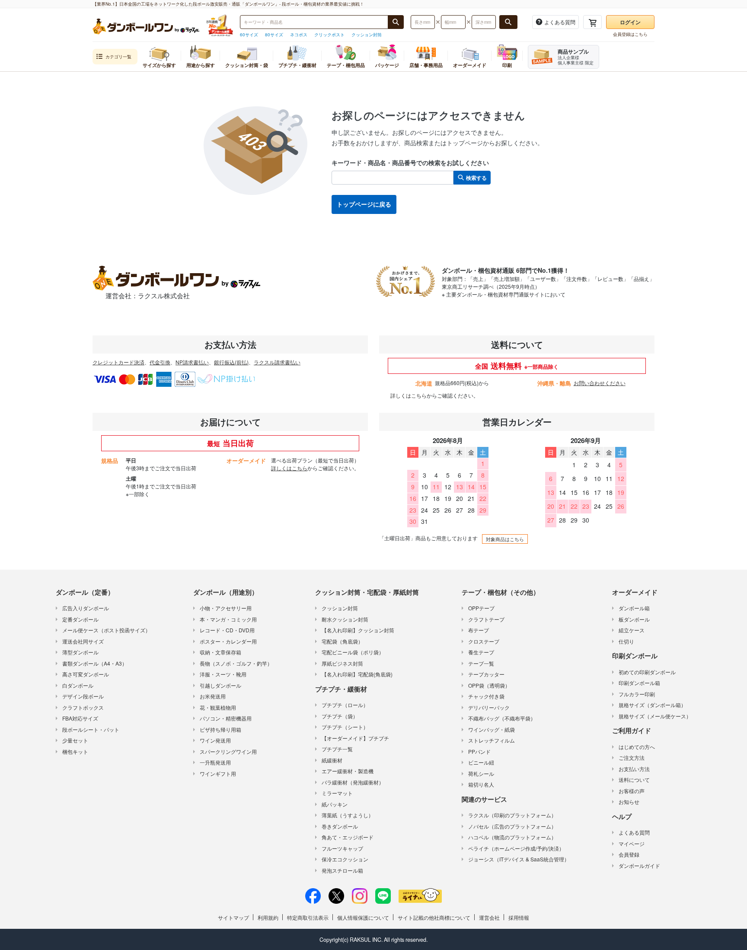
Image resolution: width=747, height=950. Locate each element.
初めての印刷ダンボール (647, 672)
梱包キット (75, 751)
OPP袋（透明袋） (489, 685)
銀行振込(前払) (231, 362)
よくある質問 (634, 832)
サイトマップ (233, 917)
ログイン (630, 22)
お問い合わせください (600, 382)
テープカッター (486, 674)
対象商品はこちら (505, 539)
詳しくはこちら (408, 395)
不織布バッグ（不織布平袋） (502, 718)
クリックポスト (329, 35)
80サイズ (274, 35)
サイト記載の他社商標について (434, 917)
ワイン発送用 (215, 740)
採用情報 (518, 917)
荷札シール (481, 773)
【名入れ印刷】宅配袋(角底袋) (357, 674)
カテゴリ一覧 (118, 57)
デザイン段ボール (83, 696)
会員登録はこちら (630, 34)
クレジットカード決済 (118, 362)
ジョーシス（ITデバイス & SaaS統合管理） (518, 859)
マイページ (632, 843)
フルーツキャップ (342, 848)
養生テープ (481, 652)
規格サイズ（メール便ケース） (655, 716)
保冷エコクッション (345, 859)
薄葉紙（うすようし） (348, 815)
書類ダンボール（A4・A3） (94, 663)
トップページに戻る (364, 204)
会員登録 (629, 854)
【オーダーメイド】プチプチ (355, 738)
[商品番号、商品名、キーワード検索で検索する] (396, 22)
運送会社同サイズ (83, 641)
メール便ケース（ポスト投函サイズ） (106, 630)
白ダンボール (77, 685)
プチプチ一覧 (337, 748)
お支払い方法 (634, 768)
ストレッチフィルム (491, 740)
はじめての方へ (637, 746)
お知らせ (629, 801)
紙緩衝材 (332, 760)
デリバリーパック (489, 707)
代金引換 (160, 362)
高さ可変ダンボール (85, 674)
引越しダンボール (220, 685)
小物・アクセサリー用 (226, 608)
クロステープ (483, 641)
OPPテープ (481, 608)
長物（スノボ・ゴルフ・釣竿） (236, 663)
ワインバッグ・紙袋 (491, 729)
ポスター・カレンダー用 (228, 641)
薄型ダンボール (80, 652)
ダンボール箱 (634, 608)
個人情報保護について (363, 917)
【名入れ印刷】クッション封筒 (358, 630)
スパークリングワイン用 (228, 751)
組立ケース (632, 630)
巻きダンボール (340, 826)
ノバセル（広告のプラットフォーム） (512, 826)
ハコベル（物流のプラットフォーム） (512, 837)
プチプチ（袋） (340, 716)
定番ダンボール (80, 619)
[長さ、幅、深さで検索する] (508, 22)
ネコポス (298, 35)
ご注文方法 (632, 757)
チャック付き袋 (486, 696)
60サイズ (249, 35)
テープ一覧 (481, 663)
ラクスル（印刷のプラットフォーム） (512, 815)
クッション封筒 (366, 35)
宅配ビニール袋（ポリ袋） (353, 652)
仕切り (626, 641)
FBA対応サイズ (80, 718)
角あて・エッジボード (348, 837)
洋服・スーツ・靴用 (223, 674)
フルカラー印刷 (637, 694)
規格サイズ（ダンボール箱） (652, 704)
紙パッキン (335, 804)
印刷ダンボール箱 (639, 682)
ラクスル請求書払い (277, 362)
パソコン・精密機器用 (226, 718)
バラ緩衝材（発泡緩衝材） (353, 782)
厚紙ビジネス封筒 (342, 663)
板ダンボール (634, 619)
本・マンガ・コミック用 (228, 619)
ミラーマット (337, 793)
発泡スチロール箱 (342, 870)
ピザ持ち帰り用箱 (220, 729)
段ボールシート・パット (90, 729)
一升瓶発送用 (215, 762)
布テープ (478, 630)
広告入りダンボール (85, 608)
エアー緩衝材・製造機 (348, 771)
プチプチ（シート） (345, 726)
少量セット (75, 740)
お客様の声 (632, 790)
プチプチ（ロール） (345, 704)
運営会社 (489, 917)
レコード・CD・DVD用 (227, 630)
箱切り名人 (481, 784)
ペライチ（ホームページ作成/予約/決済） (516, 848)
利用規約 (268, 917)
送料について (634, 779)
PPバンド (479, 751)
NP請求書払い (192, 362)
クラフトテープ (486, 619)
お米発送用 (213, 696)
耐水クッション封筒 (345, 619)
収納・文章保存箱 (220, 652)
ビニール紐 (481, 762)
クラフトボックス (83, 707)
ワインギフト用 (218, 773)
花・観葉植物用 (218, 707)
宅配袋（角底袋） (342, 641)
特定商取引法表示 (308, 917)
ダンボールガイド (639, 865)
